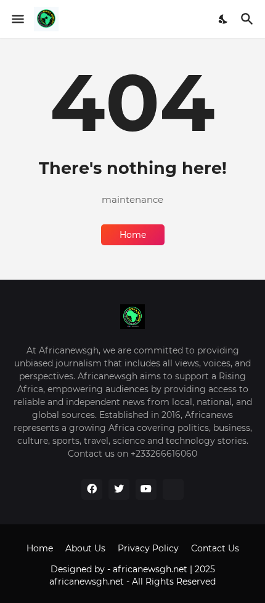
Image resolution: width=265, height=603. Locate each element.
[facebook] (91, 489)
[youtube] (146, 489)
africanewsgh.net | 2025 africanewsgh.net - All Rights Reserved (132, 575)
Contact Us (215, 548)
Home (133, 234)
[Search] (248, 19)
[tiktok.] (173, 489)
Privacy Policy (148, 548)
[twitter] (118, 489)
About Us (85, 548)
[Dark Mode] (223, 19)
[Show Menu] (17, 19)
